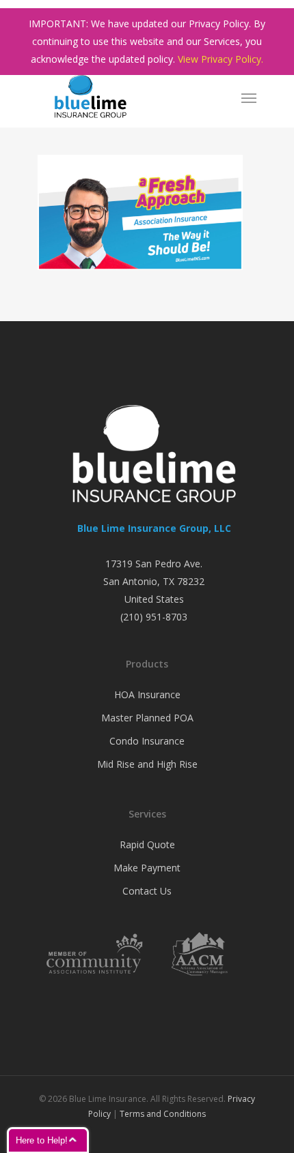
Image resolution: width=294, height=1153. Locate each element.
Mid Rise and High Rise (147, 764)
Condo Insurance (147, 740)
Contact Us (147, 890)
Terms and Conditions (163, 1114)
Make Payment (147, 867)
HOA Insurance (147, 694)
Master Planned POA (147, 717)
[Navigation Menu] (248, 97)
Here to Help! (42, 1140)
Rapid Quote (147, 844)
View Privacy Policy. (220, 59)
